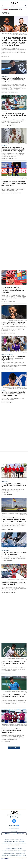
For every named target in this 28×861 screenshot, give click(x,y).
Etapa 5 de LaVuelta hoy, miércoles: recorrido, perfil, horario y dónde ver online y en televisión (12, 289)
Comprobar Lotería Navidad (7, 850)
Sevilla (16, 5)
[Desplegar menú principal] (2, 5)
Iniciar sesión (26, 5)
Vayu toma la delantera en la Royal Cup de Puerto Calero (14, 553)
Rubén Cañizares (5, 92)
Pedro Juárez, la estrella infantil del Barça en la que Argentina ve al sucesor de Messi (13, 183)
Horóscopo (24, 850)
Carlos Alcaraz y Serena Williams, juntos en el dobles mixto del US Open (13, 663)
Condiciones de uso (8, 841)
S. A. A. (3, 741)
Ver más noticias (14, 747)
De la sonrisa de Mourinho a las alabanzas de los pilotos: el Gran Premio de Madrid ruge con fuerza (13, 519)
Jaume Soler (4, 494)
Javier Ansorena (4, 369)
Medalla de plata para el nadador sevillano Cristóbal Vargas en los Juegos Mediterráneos (13, 394)
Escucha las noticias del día (8, 853)
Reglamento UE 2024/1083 (7, 843)
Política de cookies (19, 839)
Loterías (22, 851)
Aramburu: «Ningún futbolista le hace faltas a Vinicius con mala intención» (13, 79)
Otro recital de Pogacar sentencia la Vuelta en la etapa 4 (13, 583)
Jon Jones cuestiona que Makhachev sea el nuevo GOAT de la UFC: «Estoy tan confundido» (14, 41)
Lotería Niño (19, 848)
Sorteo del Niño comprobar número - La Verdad (11, 855)
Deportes (5, 12)
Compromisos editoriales (14, 844)
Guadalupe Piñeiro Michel (6, 193)
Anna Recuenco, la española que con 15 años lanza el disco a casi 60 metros (13, 115)
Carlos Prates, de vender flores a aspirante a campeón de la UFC (13, 323)
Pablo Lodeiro (4, 529)
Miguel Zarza (4, 672)
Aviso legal (15, 841)
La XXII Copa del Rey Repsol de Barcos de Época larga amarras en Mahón (13, 485)
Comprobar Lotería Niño (11, 848)
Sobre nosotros (14, 837)
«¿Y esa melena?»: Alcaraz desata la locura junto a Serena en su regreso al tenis (13, 358)
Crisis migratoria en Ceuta (15, 9)
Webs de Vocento (22, 858)
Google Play (21, 833)
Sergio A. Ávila (4, 402)
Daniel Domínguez (5, 301)
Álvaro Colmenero (5, 333)
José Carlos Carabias (5, 592)
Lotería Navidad (17, 850)
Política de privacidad (9, 839)
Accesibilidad (21, 841)
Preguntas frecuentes (20, 853)
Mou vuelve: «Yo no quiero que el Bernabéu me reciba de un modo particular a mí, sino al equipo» (13, 149)
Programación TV (7, 851)
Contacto (20, 837)
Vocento (7, 837)
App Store (8, 833)
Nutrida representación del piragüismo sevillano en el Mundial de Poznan (11, 730)
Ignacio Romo (4, 125)
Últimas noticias (16, 851)
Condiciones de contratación (20, 843)
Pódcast (24, 855)
